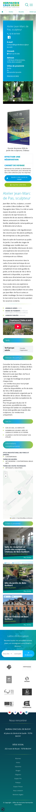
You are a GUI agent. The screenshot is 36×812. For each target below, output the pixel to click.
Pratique (18, 782)
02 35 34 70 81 (15, 34)
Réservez (18, 758)
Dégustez (18, 774)
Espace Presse (18, 786)
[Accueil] (2, 12)
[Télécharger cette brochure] (16, 151)
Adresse (10, 57)
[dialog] (3, 809)
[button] (6, 92)
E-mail (10, 42)
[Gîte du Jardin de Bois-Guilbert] (18, 577)
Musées (21, 12)
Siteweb (10, 51)
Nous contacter (18, 790)
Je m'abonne (28, 653)
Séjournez (18, 766)
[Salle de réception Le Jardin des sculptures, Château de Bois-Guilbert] (18, 543)
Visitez (11, 12)
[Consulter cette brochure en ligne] (17, 127)
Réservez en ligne (13, 76)
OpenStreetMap (21, 518)
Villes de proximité (15, 66)
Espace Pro (18, 778)
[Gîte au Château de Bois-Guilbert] (18, 611)
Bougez (18, 770)
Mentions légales (18, 794)
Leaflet (13, 518)
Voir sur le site (14, 54)
